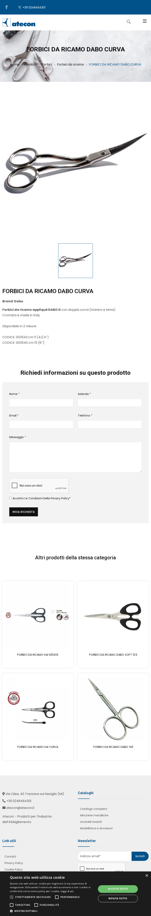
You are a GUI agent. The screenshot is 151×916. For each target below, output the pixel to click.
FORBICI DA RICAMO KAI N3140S (37, 655)
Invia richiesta (23, 512)
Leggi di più (67, 891)
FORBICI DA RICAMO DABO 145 (113, 747)
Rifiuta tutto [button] (118, 898)
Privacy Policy (60, 498)
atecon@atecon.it (20, 808)
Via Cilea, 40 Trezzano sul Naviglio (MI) (35, 794)
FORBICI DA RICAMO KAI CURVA (37, 747)
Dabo (18, 301)
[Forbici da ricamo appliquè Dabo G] (75, 167)
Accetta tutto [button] (118, 888)
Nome (14, 394)
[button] (52, 911)
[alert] (75, 893)
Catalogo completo (93, 809)
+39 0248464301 (33, 7)
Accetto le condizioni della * (41, 498)
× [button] (146, 875)
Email (14, 415)
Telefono (85, 415)
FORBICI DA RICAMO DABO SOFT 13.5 (113, 655)
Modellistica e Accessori (96, 828)
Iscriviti (140, 856)
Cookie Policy (14, 869)
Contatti (10, 857)
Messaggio (17, 437)
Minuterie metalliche (94, 815)
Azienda (84, 394)
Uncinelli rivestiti (91, 822)
